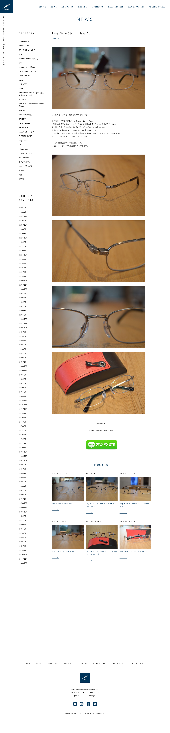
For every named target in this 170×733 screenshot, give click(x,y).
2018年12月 (23, 366)
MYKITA (22, 110)
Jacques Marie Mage (27, 67)
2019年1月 (23, 362)
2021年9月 (23, 259)
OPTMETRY (98, 7)
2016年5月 (23, 482)
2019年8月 (23, 336)
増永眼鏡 (22, 170)
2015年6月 (23, 529)
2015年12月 (23, 503)
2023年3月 (23, 234)
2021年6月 (23, 264)
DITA (20, 54)
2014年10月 (23, 563)
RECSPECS (23, 128)
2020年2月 (23, 315)
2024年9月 (23, 221)
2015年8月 (23, 520)
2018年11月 (23, 371)
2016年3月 (23, 490)
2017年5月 (23, 430)
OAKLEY (22, 119)
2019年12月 (23, 319)
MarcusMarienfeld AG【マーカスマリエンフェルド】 (31, 94)
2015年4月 (23, 538)
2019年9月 (23, 332)
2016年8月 (23, 469)
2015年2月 (23, 546)
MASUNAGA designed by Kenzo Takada (31, 105)
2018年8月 (23, 379)
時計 (20, 175)
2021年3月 (23, 272)
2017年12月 (23, 401)
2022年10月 (23, 238)
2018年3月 (23, 392)
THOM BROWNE (25, 136)
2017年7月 (23, 422)
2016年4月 (23, 486)
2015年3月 (23, 542)
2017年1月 (23, 448)
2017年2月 (23, 443)
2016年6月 (23, 478)
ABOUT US (68, 7)
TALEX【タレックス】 (27, 132)
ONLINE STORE (156, 7)
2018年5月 (23, 383)
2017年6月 (23, 426)
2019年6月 (23, 345)
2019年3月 (23, 353)
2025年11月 (23, 216)
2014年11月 (23, 559)
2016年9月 (23, 465)
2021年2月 (23, 276)
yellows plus (23, 149)
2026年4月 (23, 212)
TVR (20, 145)
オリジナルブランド (26, 162)
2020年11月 (23, 285)
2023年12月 (23, 225)
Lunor (21, 89)
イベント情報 (24, 158)
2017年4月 (23, 435)
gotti (20, 63)
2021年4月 (23, 268)
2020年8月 (23, 298)
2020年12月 (23, 281)
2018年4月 (23, 388)
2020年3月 (23, 311)
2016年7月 (23, 473)
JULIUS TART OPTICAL (28, 71)
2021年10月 (23, 255)
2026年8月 (23, 208)
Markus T (22, 100)
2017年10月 (23, 409)
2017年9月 (23, 413)
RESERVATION (136, 7)
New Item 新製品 (25, 115)
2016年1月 (23, 499)
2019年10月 (23, 328)
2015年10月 (23, 512)
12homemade (24, 41)
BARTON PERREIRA (27, 50)
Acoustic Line (24, 46)
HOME (42, 7)
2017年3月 (23, 439)
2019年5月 (23, 349)
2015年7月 (23, 525)
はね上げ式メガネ (25, 166)
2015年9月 (23, 516)
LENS (21, 80)
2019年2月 (23, 358)
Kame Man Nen (25, 76)
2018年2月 (23, 396)
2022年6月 (23, 246)
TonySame (23, 141)
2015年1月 (23, 550)
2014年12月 (23, 555)
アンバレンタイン (25, 153)
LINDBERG (23, 84)
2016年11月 (23, 456)
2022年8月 (23, 242)
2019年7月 (23, 341)
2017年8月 (23, 418)
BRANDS (82, 7)
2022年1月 (23, 251)
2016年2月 (23, 495)
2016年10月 (23, 460)
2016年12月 (23, 452)
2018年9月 (23, 375)
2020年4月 (23, 306)
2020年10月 (23, 289)
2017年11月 (23, 405)
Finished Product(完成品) (28, 59)
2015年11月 (23, 508)
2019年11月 (23, 323)
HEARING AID (116, 7)
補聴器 (21, 179)
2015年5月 (23, 533)
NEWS (54, 7)
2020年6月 (23, 302)
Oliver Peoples (24, 123)
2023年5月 (23, 229)
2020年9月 (23, 293)
